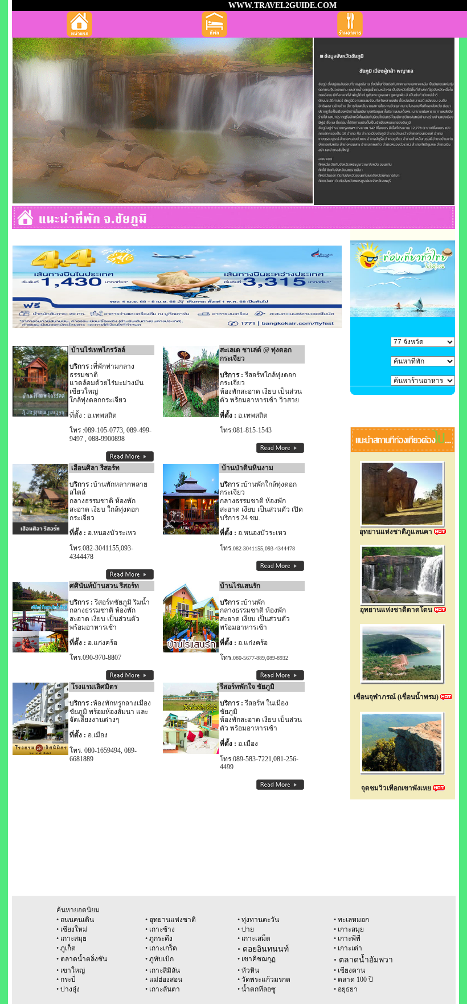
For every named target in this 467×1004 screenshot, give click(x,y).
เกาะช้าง (161, 929)
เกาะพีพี (349, 938)
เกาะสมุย (351, 929)
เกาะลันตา (164, 989)
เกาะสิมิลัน (164, 970)
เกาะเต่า (349, 948)
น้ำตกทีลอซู (258, 989)
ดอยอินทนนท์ (266, 949)
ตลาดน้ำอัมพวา (366, 960)
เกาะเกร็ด (163, 948)
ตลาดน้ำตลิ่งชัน (83, 959)
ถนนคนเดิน (77, 920)
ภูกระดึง (161, 938)
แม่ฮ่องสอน (165, 979)
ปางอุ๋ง (70, 989)
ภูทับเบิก (161, 959)
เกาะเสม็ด (256, 938)
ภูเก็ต (68, 948)
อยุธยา (348, 989)
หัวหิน (250, 970)
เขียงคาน (351, 970)
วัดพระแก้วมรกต (265, 979)
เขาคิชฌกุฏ (258, 959)
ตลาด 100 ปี (355, 979)
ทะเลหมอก (353, 920)
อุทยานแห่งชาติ (172, 920)
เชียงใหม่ (73, 929)
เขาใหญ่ (72, 970)
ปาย (247, 929)
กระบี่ (68, 979)
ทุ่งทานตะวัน (260, 920)
